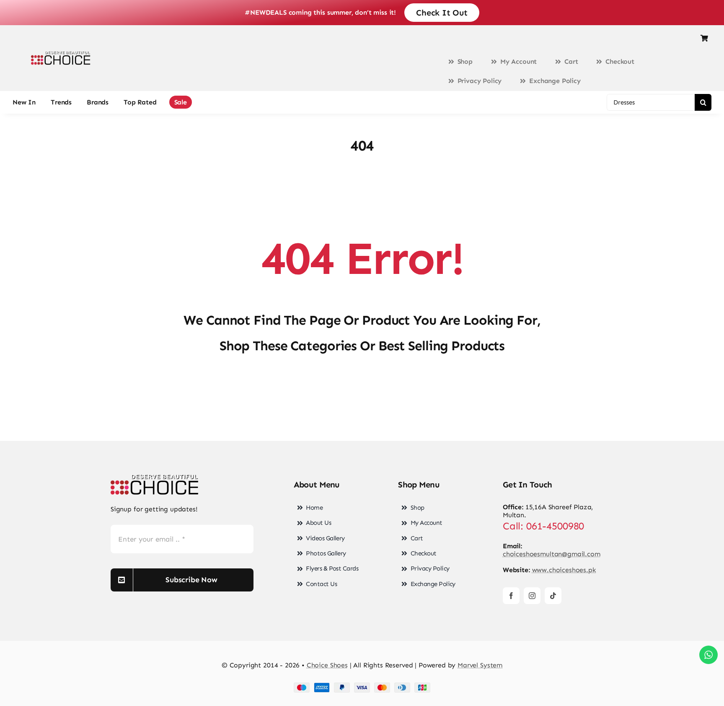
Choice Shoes (327, 665)
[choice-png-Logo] (155, 478)
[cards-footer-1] (362, 686)
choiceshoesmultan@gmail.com (551, 554)
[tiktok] (553, 595)
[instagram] (532, 595)
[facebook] (511, 595)
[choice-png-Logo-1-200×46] (60, 54)
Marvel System (480, 665)
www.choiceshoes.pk (564, 570)
